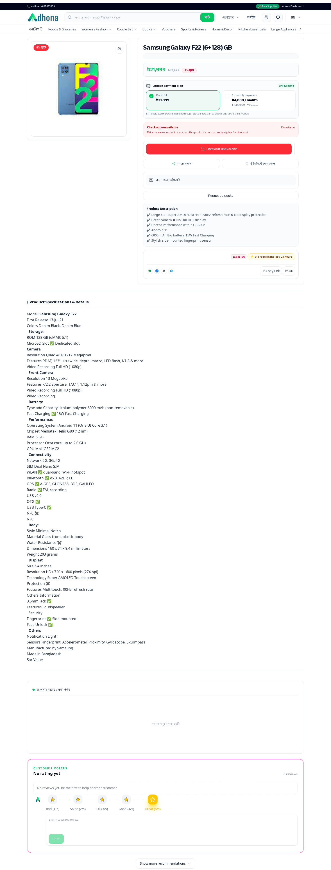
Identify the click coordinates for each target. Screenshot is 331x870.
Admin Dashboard (293, 6)
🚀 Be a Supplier (267, 6)
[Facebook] (157, 271)
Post (56, 839)
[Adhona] (43, 17)
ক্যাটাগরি (36, 29)
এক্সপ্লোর (228, 17)
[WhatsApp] (150, 271)
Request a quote (221, 195)
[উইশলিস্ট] (278, 17)
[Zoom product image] (120, 48)
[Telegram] (171, 271)
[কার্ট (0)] (266, 17)
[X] (164, 271)
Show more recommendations (163, 863)
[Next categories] (300, 29)
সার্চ (207, 17)
